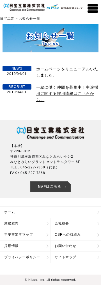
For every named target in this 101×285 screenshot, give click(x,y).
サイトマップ (65, 257)
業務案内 (11, 223)
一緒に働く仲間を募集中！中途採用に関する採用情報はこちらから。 (67, 93)
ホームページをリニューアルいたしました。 (67, 72)
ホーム (9, 212)
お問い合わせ (65, 246)
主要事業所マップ (18, 235)
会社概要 (62, 223)
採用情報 (11, 246)
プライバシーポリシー (22, 257)
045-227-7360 (32, 167)
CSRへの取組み (68, 235)
